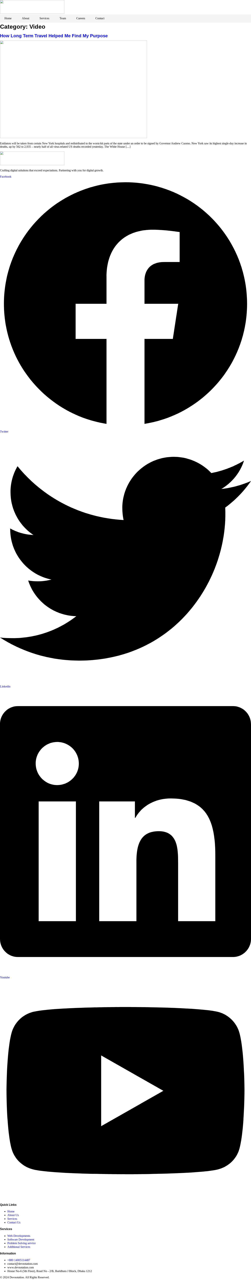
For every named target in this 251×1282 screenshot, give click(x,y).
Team (63, 18)
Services (44, 18)
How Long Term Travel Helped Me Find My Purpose (54, 35)
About (25, 18)
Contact (99, 18)
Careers (80, 18)
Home (8, 18)
